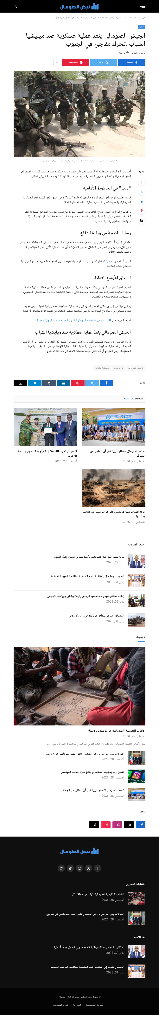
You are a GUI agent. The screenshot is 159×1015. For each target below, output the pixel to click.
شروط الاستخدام (60, 1005)
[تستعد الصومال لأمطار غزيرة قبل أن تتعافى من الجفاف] (113, 427)
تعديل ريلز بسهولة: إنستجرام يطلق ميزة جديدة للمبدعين (92, 772)
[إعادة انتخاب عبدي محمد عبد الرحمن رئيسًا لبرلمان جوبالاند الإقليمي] (136, 600)
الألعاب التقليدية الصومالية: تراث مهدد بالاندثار (116, 731)
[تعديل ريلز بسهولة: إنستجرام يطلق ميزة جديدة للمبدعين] (136, 776)
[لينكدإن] (141, 201)
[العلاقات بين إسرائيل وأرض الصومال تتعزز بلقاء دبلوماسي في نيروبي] (136, 758)
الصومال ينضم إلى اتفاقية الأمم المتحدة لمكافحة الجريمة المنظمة (87, 576)
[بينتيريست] (141, 210)
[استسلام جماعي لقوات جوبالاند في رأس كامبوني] (136, 620)
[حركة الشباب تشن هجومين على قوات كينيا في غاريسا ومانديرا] (113, 488)
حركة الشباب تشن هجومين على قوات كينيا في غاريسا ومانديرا (114, 514)
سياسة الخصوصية (94, 1005)
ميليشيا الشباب (102, 368)
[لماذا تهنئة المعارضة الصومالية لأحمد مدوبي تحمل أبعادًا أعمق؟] (136, 561)
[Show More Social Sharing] (57, 62)
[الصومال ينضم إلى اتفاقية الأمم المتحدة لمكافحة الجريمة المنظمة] (136, 580)
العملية (109, 261)
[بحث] (16, 6)
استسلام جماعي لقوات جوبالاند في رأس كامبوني (96, 616)
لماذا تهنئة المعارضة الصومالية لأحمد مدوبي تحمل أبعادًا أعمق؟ (89, 557)
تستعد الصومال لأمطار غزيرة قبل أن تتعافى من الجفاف (117, 453)
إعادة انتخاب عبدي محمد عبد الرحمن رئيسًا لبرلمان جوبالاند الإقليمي (85, 596)
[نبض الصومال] (79, 6)
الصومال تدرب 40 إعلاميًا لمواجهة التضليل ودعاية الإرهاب (47, 453)
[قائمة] (142, 6)
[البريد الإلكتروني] (141, 220)
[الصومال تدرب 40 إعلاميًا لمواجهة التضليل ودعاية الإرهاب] (45, 427)
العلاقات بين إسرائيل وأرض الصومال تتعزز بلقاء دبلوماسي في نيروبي (85, 754)
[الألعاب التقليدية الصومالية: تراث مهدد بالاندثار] (79, 686)
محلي (142, 26)
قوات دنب (118, 368)
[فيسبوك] (141, 182)
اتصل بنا (77, 1005)
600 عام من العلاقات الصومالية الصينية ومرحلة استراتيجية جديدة (74, 320)
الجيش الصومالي (135, 368)
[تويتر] (141, 191)
